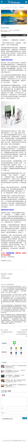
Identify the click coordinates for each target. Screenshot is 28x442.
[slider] (25, 35)
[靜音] (22, 35)
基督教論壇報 (17, 30)
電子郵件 (3, 412)
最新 (10, 7)
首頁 (2, 7)
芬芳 (12, 7)
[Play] (1, 35)
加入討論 (4, 391)
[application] (14, 35)
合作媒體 (7, 7)
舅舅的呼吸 (11, 257)
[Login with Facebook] (10, 391)
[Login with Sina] (8, 391)
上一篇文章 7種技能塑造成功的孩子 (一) (6, 332)
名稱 (2, 408)
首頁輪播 (15, 7)
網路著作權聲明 (6, 278)
